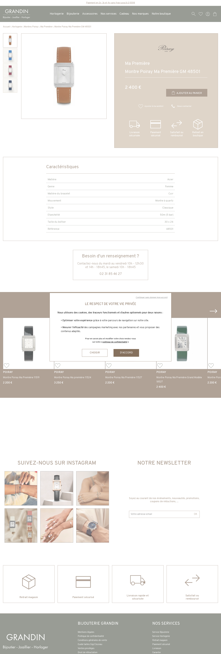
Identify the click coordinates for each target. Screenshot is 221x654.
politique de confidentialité (115, 342)
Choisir (95, 352)
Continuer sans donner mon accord (151, 297)
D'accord (126, 352)
